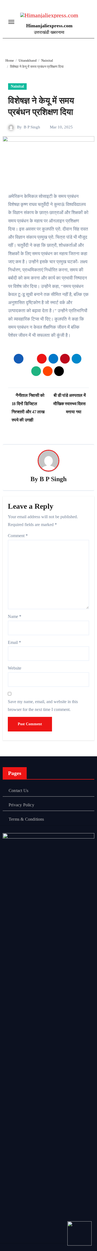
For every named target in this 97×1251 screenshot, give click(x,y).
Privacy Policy (21, 805)
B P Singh (32, 127)
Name (14, 616)
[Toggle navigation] (11, 21)
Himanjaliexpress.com (49, 25)
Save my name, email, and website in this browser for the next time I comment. (43, 705)
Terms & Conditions (26, 819)
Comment (18, 535)
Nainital (17, 86)
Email (14, 642)
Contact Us (18, 790)
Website (14, 668)
